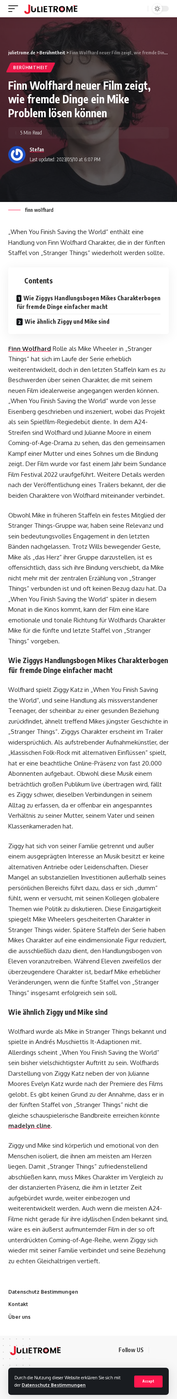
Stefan (37, 149)
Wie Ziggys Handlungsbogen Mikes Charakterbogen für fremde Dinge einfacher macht (88, 302)
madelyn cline (29, 1126)
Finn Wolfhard (29, 349)
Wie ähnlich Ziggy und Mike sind (67, 321)
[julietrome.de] (50, 8)
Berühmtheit (30, 67)
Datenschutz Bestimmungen (54, 1384)
